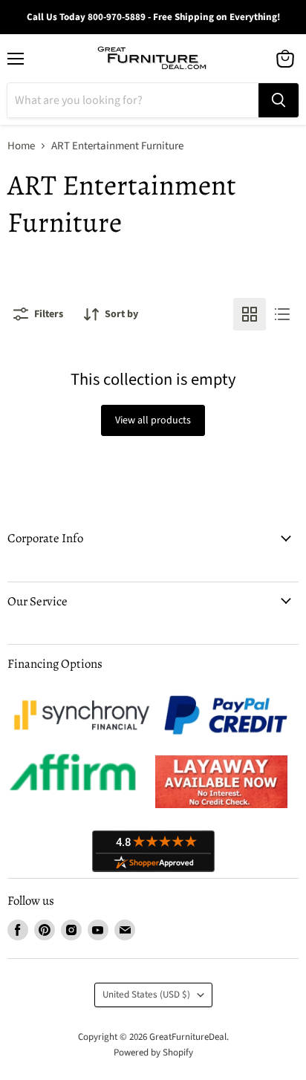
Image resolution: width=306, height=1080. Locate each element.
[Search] (278, 100)
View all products (153, 420)
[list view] (282, 314)
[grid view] (249, 314)
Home (21, 146)
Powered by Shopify (153, 1052)
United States (146, 994)
